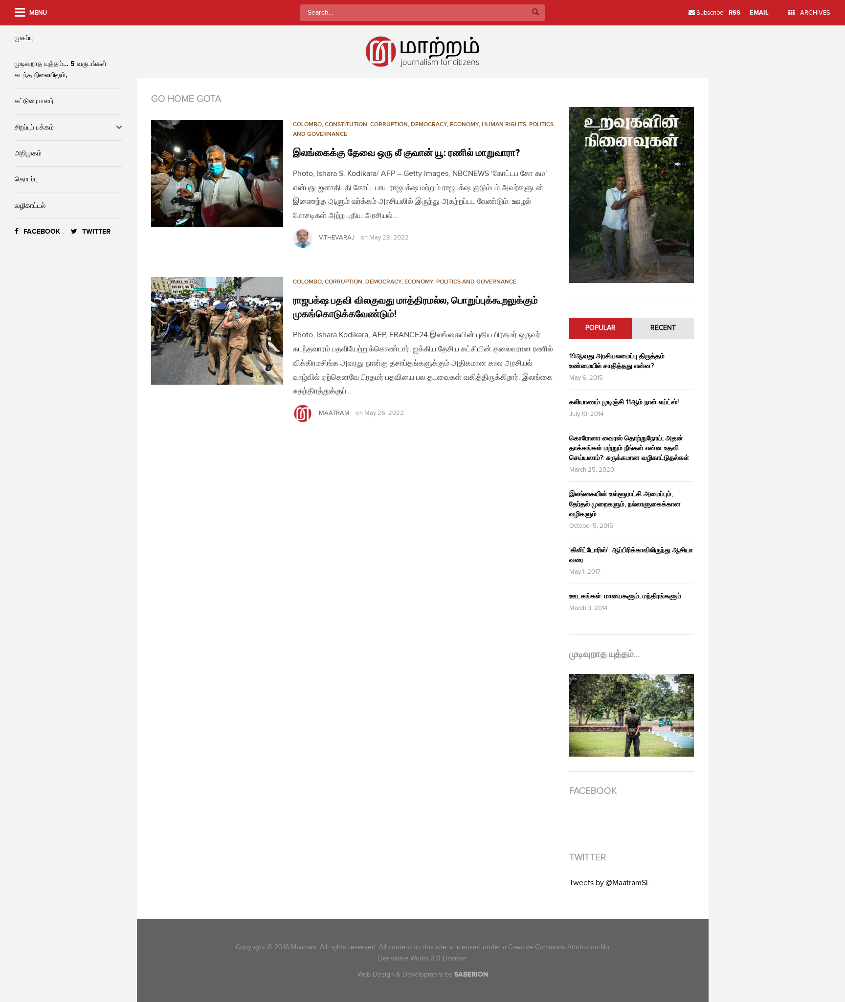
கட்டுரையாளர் (34, 101)
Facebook (41, 231)
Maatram (334, 413)
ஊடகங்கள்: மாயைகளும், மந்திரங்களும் (625, 596)
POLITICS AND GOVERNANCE (476, 281)
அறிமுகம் (28, 153)
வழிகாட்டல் (30, 205)
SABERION (471, 974)
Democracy (429, 124)
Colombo (307, 124)
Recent (663, 328)
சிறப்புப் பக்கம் (34, 127)
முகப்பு (24, 38)
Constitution (346, 124)
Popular (600, 328)
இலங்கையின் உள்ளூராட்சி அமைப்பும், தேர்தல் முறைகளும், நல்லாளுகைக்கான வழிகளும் (625, 504)
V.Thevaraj (337, 237)
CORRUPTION (389, 124)
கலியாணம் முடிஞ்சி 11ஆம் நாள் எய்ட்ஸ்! (624, 402)
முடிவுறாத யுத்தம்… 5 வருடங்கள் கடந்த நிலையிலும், (61, 69)
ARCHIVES (814, 13)
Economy (464, 124)
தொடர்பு (26, 179)
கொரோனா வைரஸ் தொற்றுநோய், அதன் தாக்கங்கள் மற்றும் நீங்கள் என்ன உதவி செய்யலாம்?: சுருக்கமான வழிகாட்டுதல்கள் (629, 448)
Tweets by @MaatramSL (609, 883)
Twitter (96, 231)
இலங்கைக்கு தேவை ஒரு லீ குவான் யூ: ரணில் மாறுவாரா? (406, 153)
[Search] (535, 13)
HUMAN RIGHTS (504, 124)
